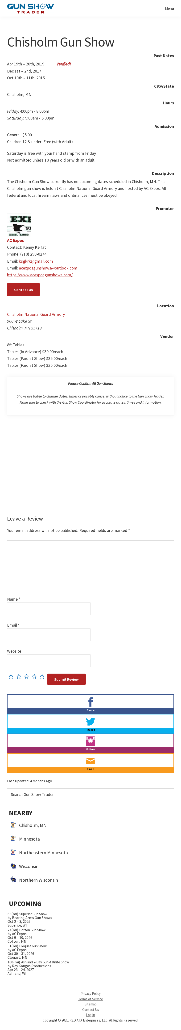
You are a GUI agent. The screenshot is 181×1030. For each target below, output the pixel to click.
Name (14, 599)
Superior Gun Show (33, 914)
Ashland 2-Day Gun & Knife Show (45, 962)
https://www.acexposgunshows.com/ (40, 275)
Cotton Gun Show (32, 930)
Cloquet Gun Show (33, 946)
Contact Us (23, 289)
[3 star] (28, 676)
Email (13, 625)
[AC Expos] (19, 216)
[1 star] (12, 676)
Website (14, 651)
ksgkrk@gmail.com (36, 261)
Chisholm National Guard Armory (36, 314)
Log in (90, 1015)
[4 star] (35, 676)
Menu (169, 8)
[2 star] (20, 676)
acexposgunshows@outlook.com (48, 268)
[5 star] (43, 676)
